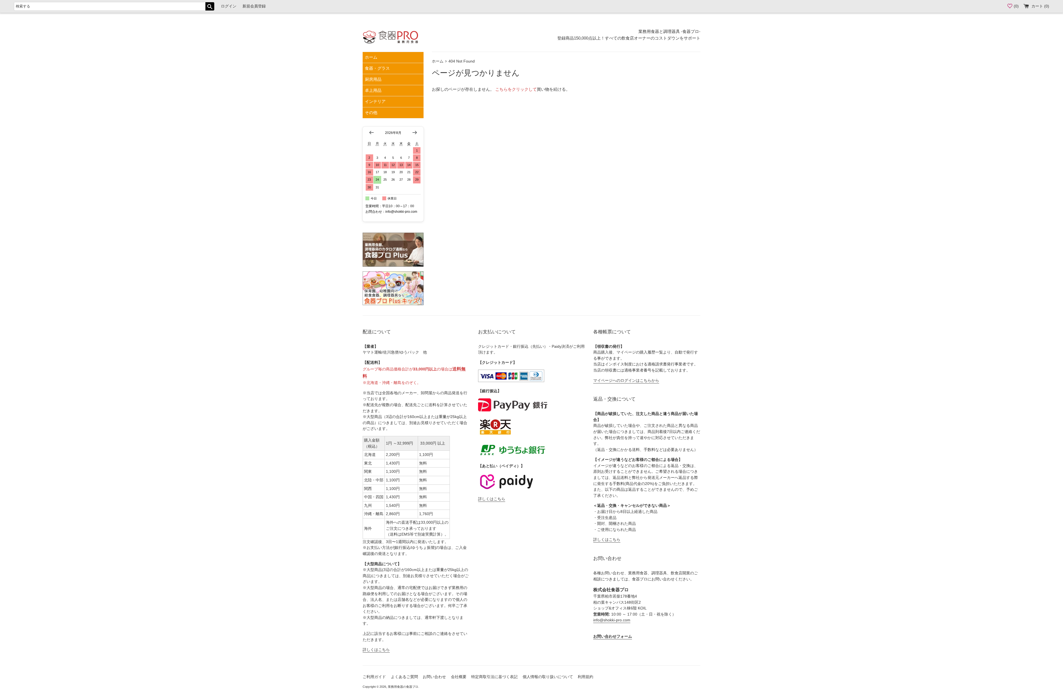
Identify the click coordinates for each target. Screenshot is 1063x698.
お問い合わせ (434, 677)
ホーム (371, 57)
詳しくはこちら (376, 650)
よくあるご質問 (404, 677)
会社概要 (458, 677)
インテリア (375, 101)
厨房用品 (373, 79)
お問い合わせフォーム (612, 636)
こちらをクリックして (516, 89)
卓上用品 (373, 90)
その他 (371, 112)
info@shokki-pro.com (611, 620)
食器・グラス (377, 68)
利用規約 (585, 677)
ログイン (228, 6)
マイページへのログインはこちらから (626, 380)
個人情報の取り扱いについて (548, 677)
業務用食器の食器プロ (403, 686)
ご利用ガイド (374, 677)
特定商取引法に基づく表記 (494, 677)
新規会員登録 (254, 6)
